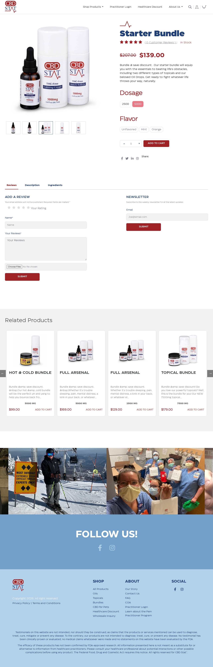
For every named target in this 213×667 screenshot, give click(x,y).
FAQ (127, 598)
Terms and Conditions (46, 603)
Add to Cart (94, 410)
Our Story (131, 589)
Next (209, 371)
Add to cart (156, 143)
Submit (143, 227)
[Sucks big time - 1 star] (9, 207)
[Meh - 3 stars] (18, 207)
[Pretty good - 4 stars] (23, 207)
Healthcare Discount (150, 7)
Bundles (98, 602)
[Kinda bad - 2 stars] (13, 207)
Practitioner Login (120, 7)
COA (128, 602)
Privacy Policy (21, 603)
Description (32, 185)
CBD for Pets (101, 607)
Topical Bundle (178, 372)
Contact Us (132, 593)
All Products (100, 589)
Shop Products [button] (92, 7)
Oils (95, 593)
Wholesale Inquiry (104, 616)
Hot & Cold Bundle (30, 372)
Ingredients (55, 185)
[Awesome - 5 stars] (28, 207)
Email (129, 210)
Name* (9, 218)
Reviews (12, 185)
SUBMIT (22, 276)
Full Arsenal (74, 372)
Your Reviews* (13, 233)
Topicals (98, 598)
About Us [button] (175, 7)
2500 (125, 104)
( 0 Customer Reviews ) (160, 42)
